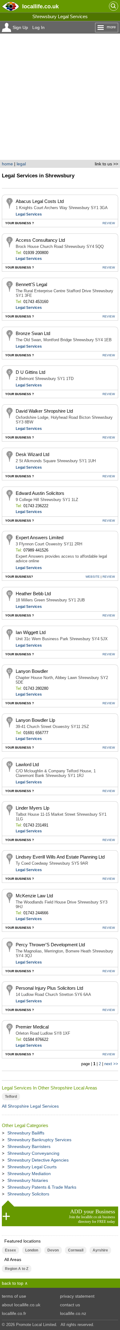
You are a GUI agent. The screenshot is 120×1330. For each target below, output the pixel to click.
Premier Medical (32, 1026)
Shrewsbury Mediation (29, 1173)
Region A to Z (16, 1269)
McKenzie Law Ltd (34, 895)
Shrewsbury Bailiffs (25, 1132)
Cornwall (75, 1250)
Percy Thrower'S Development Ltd (50, 944)
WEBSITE (93, 576)
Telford (11, 1096)
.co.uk (40, 6)
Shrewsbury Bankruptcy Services (39, 1139)
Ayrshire (100, 1250)
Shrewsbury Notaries (27, 1180)
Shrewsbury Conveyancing (33, 1153)
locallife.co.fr (14, 1313)
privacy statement (77, 1296)
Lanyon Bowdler (32, 671)
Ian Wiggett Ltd (31, 632)
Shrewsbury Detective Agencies (38, 1160)
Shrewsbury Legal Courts (32, 1166)
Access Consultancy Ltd (40, 240)
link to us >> (106, 163)
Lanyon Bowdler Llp (35, 720)
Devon (53, 1250)
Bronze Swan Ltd (33, 333)
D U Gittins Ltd (30, 372)
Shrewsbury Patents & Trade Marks (41, 1187)
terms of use (14, 1296)
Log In (38, 27)
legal (21, 163)
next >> (111, 1063)
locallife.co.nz (73, 1313)
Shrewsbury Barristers (28, 1146)
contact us (70, 1304)
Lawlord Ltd (27, 764)
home (7, 163)
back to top (12, 1283)
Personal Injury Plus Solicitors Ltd (49, 988)
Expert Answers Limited (39, 537)
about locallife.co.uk (21, 1304)
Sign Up (20, 27)
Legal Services (29, 214)
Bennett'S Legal (31, 284)
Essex (10, 1250)
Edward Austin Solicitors (40, 493)
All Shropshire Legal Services (30, 1106)
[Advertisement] (60, 97)
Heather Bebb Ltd (33, 593)
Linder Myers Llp (32, 808)
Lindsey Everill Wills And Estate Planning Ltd (60, 856)
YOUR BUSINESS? (19, 576)
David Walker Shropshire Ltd (44, 411)
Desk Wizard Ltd (32, 454)
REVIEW (108, 223)
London (31, 1250)
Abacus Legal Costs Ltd (40, 201)
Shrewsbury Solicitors (28, 1193)
